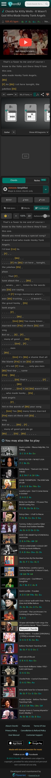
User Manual (13, 735)
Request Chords (28, 629)
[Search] (46, 4)
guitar (7, 132)
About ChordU (12, 726)
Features (26, 726)
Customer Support (34, 735)
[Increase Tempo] (15, 94)
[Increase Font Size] (29, 216)
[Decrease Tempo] (3, 94)
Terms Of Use (39, 726)
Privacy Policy (11, 730)
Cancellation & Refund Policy (33, 730)
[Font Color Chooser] (6, 216)
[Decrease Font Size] (16, 216)
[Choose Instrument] (14, 132)
